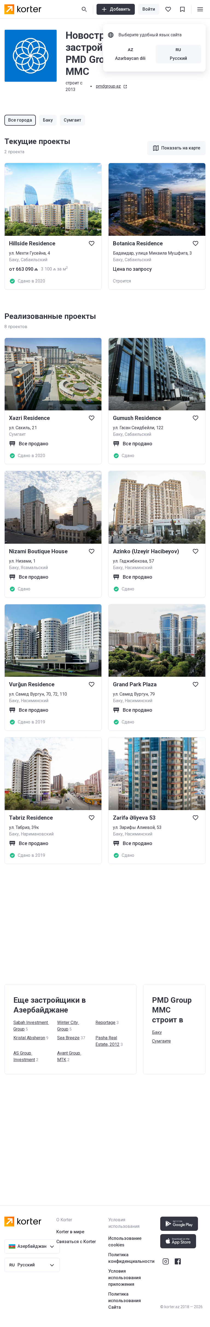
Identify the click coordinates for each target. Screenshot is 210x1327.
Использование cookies (124, 1241)
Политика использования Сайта (124, 1300)
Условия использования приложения (124, 1278)
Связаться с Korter (76, 1241)
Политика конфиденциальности (131, 1258)
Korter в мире (70, 1231)
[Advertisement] (105, 924)
